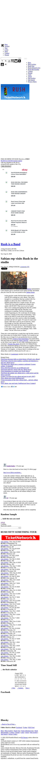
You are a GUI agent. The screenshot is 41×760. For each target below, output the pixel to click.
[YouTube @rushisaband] (2, 65)
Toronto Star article (13, 344)
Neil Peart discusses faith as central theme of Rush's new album (20, 359)
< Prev (13, 688)
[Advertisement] (20, 21)
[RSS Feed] (5, 62)
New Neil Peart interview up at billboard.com (15, 368)
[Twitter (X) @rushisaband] (19, 62)
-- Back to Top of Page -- (8, 724)
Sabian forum (30, 292)
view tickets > (5, 541)
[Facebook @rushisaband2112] (9, 62)
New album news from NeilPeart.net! (12, 378)
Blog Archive (32, 64)
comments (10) (24, 267)
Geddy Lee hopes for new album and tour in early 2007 (18, 376)
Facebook (19, 727)
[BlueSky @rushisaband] (16, 62)
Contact (7, 53)
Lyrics (6, 50)
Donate (7, 55)
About (30, 76)
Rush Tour (31, 66)
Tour (6, 48)
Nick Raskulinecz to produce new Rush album (15, 371)
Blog (6, 44)
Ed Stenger (24, 737)
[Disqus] (20, 436)
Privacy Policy (32, 82)
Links (29, 75)
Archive (7, 46)
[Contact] (5, 65)
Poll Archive (31, 78)
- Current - (20, 688)
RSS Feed (31, 727)
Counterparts (14, 354)
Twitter (25, 727)
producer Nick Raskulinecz (20, 339)
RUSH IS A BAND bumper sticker (11, 161)
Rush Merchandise (33, 69)
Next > (28, 688)
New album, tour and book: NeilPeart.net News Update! (18, 383)
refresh (3, 522)
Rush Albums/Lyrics (34, 68)
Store (6, 51)
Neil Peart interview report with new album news (16, 369)
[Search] (2, 62)
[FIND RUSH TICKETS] (15, 99)
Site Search (31, 80)
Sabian (29, 289)
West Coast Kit (23, 340)
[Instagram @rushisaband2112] (12, 62)
